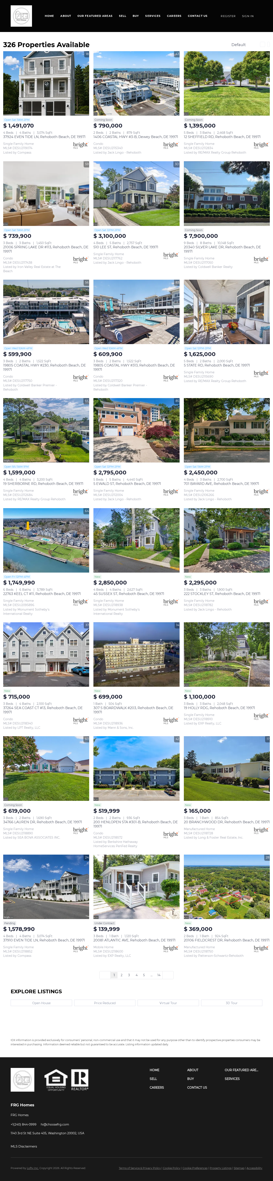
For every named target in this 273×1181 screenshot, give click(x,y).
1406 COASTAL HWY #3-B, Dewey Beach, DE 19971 (135, 137)
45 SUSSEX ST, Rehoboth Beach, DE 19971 (128, 594)
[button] (168, 1070)
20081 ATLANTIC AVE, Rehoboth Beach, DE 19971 (134, 940)
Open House (41, 1003)
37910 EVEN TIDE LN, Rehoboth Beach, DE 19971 (44, 940)
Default (238, 44)
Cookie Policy (171, 1168)
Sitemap (239, 1168)
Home (49, 15)
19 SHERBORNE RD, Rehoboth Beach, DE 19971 (43, 484)
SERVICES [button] (153, 15)
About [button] (65, 15)
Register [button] (228, 16)
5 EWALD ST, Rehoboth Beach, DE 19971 (127, 484)
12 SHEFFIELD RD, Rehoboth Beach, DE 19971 (222, 137)
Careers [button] (174, 15)
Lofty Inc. (33, 1168)
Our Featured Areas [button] (95, 15)
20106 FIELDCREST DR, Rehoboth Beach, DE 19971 (227, 940)
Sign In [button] (248, 16)
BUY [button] (136, 15)
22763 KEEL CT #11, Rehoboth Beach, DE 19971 (42, 594)
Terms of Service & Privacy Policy (140, 1168)
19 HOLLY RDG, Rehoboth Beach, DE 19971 (219, 708)
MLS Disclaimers (24, 1146)
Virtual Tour (168, 1003)
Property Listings (221, 1168)
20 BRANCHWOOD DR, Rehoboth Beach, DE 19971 (227, 822)
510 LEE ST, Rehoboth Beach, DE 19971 (125, 247)
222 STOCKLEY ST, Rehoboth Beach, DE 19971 (222, 594)
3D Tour (232, 1003)
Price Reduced (105, 1003)
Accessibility (254, 1168)
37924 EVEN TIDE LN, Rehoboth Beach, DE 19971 (44, 137)
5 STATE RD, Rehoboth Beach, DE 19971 (217, 365)
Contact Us (198, 15)
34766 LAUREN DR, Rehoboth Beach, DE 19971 (42, 822)
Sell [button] (122, 15)
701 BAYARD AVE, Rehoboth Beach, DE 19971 (221, 484)
